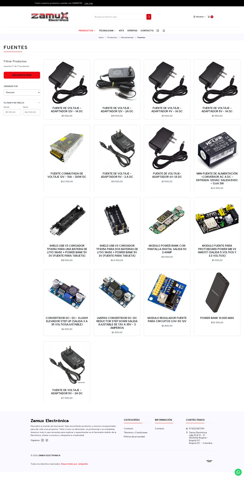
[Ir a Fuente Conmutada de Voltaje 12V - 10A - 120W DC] (67, 148)
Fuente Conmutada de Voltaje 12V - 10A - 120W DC (66, 175)
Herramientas (127, 37)
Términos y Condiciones (135, 432)
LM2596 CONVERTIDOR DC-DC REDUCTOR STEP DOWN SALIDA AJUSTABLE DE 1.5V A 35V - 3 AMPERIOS (117, 322)
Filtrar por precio (14, 103)
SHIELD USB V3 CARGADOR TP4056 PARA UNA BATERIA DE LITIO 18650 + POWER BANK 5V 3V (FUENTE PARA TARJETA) (67, 250)
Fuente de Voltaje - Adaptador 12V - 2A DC (117, 109)
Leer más (84, 3)
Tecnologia (106, 30)
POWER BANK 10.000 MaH (217, 318)
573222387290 (196, 428)
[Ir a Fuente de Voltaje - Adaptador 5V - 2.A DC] (117, 148)
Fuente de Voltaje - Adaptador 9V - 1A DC (167, 109)
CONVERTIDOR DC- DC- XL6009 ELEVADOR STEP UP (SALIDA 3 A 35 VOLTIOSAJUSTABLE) (67, 321)
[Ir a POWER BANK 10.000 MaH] (217, 292)
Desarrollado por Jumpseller (74, 464)
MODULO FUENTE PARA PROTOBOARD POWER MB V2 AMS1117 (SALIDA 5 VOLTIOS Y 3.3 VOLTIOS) (217, 250)
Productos (86, 30)
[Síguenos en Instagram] (157, 30)
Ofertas (132, 30)
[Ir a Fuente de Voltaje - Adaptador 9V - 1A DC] (167, 82)
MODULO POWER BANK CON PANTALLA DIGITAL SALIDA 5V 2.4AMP (167, 249)
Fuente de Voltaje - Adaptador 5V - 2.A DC (117, 175)
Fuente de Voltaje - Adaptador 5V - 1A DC (217, 109)
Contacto (147, 30)
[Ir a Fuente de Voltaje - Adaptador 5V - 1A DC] (217, 82)
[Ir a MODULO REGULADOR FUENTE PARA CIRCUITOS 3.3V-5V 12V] (167, 292)
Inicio (101, 37)
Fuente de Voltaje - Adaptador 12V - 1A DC (67, 109)
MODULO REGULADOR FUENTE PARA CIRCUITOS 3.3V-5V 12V (167, 319)
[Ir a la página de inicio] (50, 17)
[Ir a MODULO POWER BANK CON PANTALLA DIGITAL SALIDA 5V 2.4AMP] (167, 220)
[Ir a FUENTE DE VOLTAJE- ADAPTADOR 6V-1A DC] (167, 148)
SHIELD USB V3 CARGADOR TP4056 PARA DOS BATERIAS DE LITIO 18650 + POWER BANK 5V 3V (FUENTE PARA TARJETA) (117, 250)
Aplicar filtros (21, 75)
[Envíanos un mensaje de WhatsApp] (238, 472)
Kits (121, 30)
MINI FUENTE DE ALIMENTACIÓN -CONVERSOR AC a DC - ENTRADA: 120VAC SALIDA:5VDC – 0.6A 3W (217, 178)
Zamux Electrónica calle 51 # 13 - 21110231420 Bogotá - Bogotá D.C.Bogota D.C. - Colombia (200, 437)
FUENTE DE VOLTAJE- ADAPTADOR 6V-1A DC (167, 175)
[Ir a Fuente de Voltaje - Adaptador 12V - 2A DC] (117, 82)
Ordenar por (11, 86)
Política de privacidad (134, 436)
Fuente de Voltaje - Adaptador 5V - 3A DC (67, 391)
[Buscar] (148, 17)
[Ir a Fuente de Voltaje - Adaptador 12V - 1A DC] (67, 82)
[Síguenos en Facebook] (163, 30)
